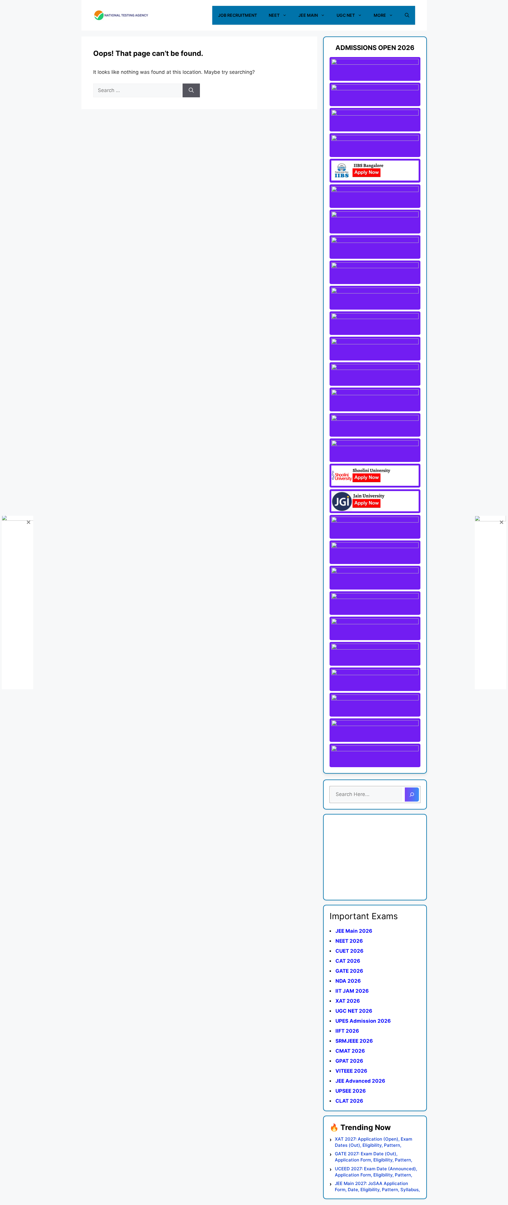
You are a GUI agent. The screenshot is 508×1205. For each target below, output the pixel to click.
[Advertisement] (375, 857)
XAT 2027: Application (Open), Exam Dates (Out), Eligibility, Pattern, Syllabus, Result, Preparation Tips (373, 1142)
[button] (407, 15)
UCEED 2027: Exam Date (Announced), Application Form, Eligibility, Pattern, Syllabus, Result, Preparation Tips (376, 1172)
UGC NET (346, 15)
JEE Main (308, 15)
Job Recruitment (237, 15)
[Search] (191, 91)
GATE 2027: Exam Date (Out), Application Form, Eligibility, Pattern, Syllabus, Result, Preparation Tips (373, 1157)
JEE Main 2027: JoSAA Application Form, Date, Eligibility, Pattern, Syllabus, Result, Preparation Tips (377, 1187)
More (380, 15)
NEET (274, 15)
